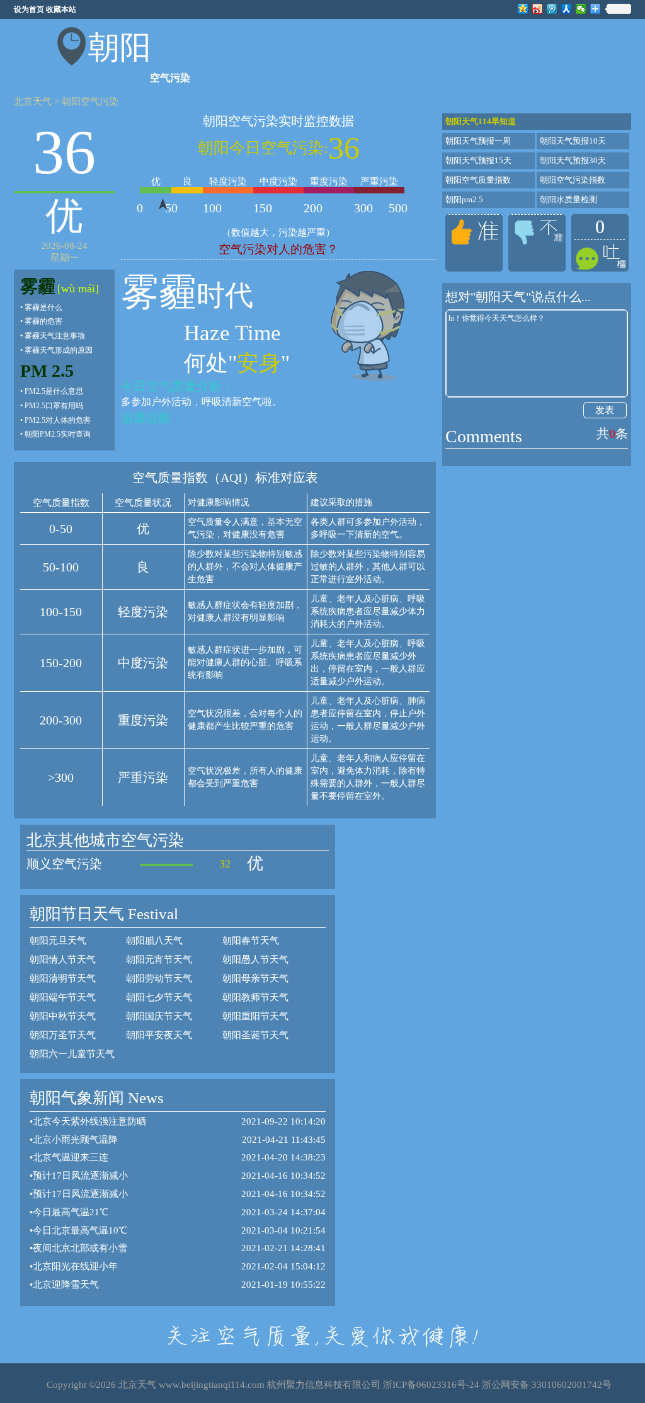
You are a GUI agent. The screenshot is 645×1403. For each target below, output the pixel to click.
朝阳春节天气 (250, 941)
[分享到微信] (581, 9)
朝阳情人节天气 (63, 959)
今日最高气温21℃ (70, 1212)
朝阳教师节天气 (255, 997)
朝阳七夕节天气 (159, 997)
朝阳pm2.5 (464, 199)
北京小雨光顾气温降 (75, 1140)
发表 (604, 410)
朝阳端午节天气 (63, 997)
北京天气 (33, 101)
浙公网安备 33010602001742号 (547, 1385)
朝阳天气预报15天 (478, 160)
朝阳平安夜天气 (159, 1035)
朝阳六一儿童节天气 (72, 1054)
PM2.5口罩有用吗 (54, 405)
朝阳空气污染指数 (572, 180)
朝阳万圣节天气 (63, 1035)
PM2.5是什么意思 (54, 391)
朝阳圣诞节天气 (255, 1035)
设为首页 (29, 9)
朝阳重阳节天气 (255, 1016)
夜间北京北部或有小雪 (80, 1248)
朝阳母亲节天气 (255, 978)
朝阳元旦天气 (58, 941)
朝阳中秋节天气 (63, 1016)
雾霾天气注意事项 (55, 335)
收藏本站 (61, 9)
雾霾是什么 (43, 307)
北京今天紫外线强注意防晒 (89, 1121)
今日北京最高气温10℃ (80, 1230)
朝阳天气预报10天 (573, 141)
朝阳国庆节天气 (159, 1016)
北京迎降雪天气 (66, 1285)
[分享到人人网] (566, 9)
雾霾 (37, 286)
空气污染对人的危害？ (278, 249)
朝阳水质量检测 (568, 199)
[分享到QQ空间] (523, 9)
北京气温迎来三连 (70, 1157)
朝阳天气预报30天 (573, 160)
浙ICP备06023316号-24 (431, 1385)
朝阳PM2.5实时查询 (58, 434)
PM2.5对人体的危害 (58, 420)
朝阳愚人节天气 (255, 959)
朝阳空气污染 (90, 101)
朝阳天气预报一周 (478, 141)
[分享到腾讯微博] (552, 9)
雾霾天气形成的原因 (59, 350)
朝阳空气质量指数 (478, 180)
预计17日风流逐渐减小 (80, 1176)
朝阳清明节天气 (63, 978)
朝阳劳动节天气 (159, 978)
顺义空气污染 (64, 864)
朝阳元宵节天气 (159, 959)
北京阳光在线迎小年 (75, 1266)
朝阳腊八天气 (154, 941)
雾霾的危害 (43, 321)
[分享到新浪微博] (537, 9)
